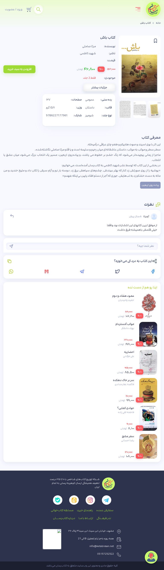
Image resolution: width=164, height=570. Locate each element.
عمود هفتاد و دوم (123, 296)
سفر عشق (128, 436)
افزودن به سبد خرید (19, 69)
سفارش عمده (104, 510)
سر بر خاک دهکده (123, 380)
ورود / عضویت (13, 9)
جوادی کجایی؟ (125, 408)
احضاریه (129, 352)
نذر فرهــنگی (104, 518)
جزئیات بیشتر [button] (99, 87)
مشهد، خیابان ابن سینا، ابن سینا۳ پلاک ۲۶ (91, 531)
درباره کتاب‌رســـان (64, 518)
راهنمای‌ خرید (85, 510)
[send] (11, 246)
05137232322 (105, 554)
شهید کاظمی (88, 53)
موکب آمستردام (125, 324)
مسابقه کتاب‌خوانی (62, 510)
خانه (158, 23)
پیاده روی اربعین (150, 185)
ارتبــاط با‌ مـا (86, 518)
